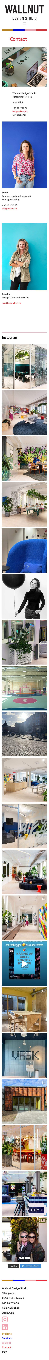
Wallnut (6, 1343)
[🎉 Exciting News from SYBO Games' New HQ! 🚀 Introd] (24, 1147)
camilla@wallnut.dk (11, 303)
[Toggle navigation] (24, 23)
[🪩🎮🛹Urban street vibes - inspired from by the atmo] (24, 1193)
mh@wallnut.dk (9, 209)
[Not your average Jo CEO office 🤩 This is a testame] (24, 458)
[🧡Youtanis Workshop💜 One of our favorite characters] (24, 412)
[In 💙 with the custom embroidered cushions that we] (24, 550)
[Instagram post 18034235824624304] (24, 963)
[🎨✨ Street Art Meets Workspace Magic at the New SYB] (24, 917)
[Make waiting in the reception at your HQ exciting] (24, 1239)
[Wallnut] (24, 12)
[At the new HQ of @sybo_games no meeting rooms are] (24, 826)
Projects (7, 1334)
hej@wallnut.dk (20, 111)
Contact (6, 1347)
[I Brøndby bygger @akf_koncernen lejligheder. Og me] (24, 1101)
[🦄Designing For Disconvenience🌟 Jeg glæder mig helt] (24, 596)
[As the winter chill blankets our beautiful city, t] (24, 734)
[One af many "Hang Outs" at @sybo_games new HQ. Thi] (24, 780)
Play (4, 1352)
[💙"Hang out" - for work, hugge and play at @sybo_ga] (24, 872)
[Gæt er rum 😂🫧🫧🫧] (24, 1055)
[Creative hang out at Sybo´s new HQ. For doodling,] (24, 504)
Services (7, 1338)
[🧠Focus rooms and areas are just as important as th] (24, 366)
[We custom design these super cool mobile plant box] (24, 642)
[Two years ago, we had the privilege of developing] (24, 688)
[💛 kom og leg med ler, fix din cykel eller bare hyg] (24, 1009)
